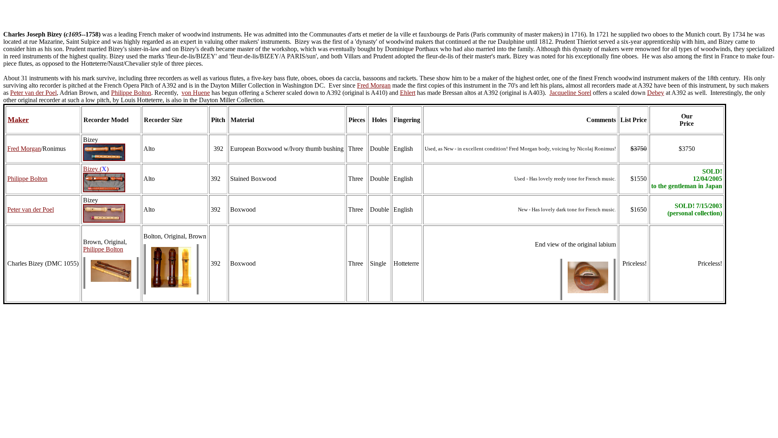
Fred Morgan (374, 85)
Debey (655, 92)
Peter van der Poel (33, 92)
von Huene (196, 92)
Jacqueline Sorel (570, 92)
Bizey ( (92, 168)
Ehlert (407, 92)
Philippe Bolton (131, 92)
